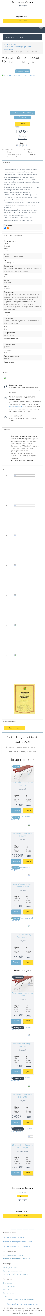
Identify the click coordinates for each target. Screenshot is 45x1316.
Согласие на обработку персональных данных (19, 1299)
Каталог (13, 44)
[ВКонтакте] (5, 228)
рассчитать (31, 157)
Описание (6, 163)
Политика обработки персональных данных (22, 1304)
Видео (5, 1296)
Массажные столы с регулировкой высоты (18, 1242)
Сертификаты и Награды (11, 470)
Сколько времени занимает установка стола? (21, 752)
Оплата (5, 372)
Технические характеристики (13, 236)
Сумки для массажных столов (13, 1271)
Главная (5, 44)
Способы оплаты (9, 1286)
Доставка (6, 430)
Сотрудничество (9, 1293)
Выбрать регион (22, 1196)
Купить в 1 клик (22, 71)
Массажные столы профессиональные (16, 1259)
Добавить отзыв (14, 728)
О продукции (7, 1283)
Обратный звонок (22, 21)
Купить (22, 124)
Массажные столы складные (13, 1255)
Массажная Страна (22, 2)
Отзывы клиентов (9, 721)
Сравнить (22, 117)
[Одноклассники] (8, 228)
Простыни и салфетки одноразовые (15, 1274)
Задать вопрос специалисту (22, 113)
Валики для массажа (10, 1268)
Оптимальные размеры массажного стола (20, 747)
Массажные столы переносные (14, 1237)
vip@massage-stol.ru (15, 406)
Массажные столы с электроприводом (16, 1246)
